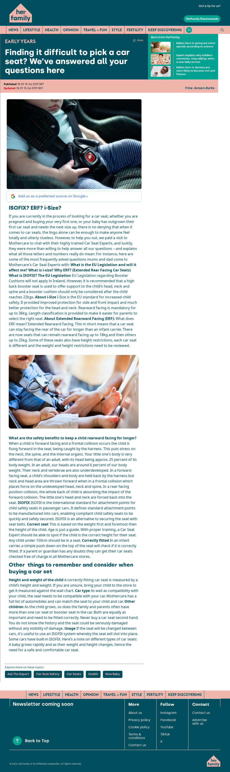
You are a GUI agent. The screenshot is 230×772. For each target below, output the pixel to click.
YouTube (166, 727)
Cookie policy (139, 727)
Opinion (71, 30)
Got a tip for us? (210, 6)
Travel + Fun (95, 30)
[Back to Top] (17, 740)
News (13, 30)
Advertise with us (199, 722)
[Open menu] (189, 30)
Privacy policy (139, 720)
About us (135, 713)
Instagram (168, 713)
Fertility (135, 30)
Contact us (137, 745)
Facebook (168, 720)
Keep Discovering (165, 30)
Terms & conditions (136, 736)
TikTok (165, 734)
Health (51, 30)
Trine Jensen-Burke (200, 88)
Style (117, 30)
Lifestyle (31, 30)
